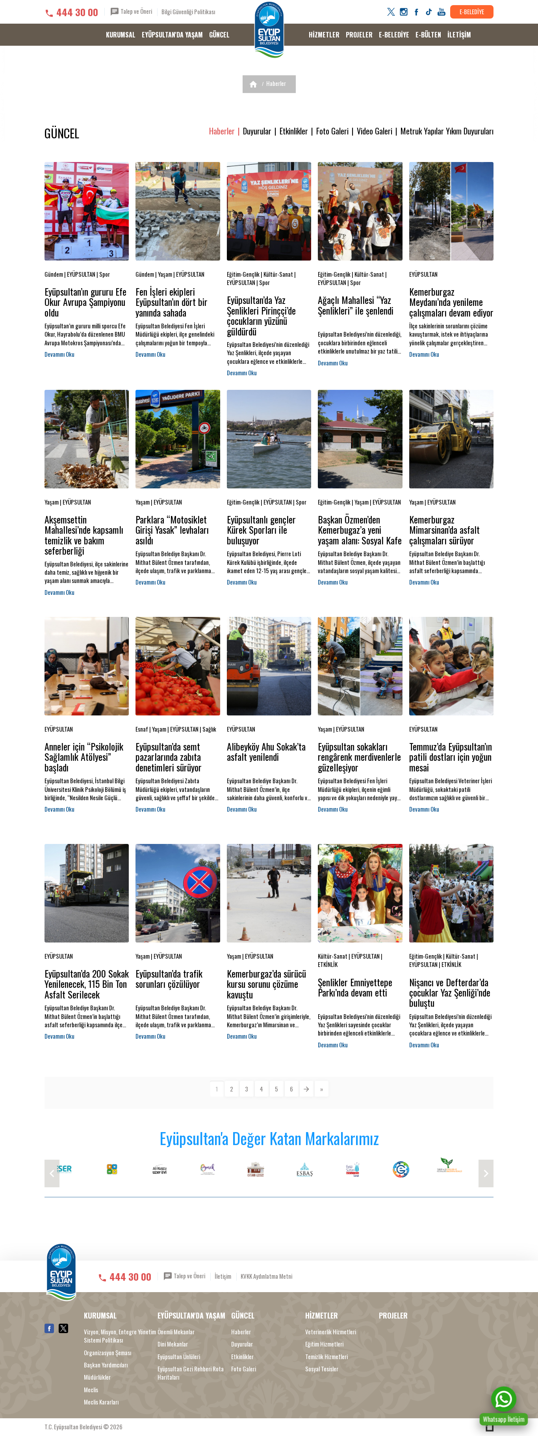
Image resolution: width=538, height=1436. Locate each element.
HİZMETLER (324, 34)
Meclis (91, 1390)
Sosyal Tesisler (321, 1369)
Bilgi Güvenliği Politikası (188, 11)
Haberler (276, 83)
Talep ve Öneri (135, 11)
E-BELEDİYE (472, 11)
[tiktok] (429, 12)
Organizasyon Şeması (107, 1352)
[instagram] (404, 12)
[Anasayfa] (253, 84)
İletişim (223, 1276)
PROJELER (359, 34)
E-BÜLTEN (428, 34)
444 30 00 (77, 12)
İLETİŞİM (459, 34)
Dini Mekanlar (173, 1344)
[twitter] (391, 12)
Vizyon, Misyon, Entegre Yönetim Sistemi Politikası (120, 1336)
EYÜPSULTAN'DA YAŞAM (172, 34)
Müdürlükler (97, 1377)
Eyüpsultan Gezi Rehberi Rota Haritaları (191, 1373)
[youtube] (441, 12)
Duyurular (257, 131)
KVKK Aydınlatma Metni (266, 1276)
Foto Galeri (332, 131)
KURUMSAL (120, 34)
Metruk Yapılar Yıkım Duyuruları (447, 131)
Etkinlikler (294, 131)
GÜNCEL (219, 34)
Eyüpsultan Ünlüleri (179, 1356)
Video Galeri (374, 131)
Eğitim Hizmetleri (324, 1344)
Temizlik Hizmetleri (326, 1356)
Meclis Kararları (101, 1402)
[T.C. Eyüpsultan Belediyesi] (269, 30)
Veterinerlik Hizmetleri (330, 1332)
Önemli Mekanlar (176, 1332)
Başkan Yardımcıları (106, 1365)
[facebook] (416, 12)
